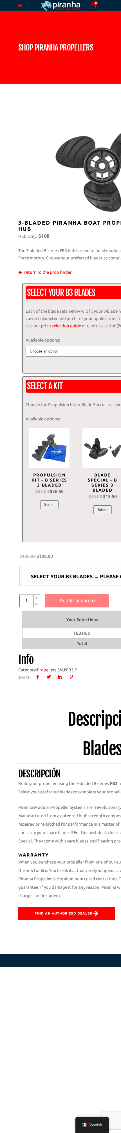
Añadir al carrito (77, 601)
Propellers (47, 669)
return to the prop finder (48, 272)
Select (49, 505)
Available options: (43, 340)
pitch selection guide (61, 325)
